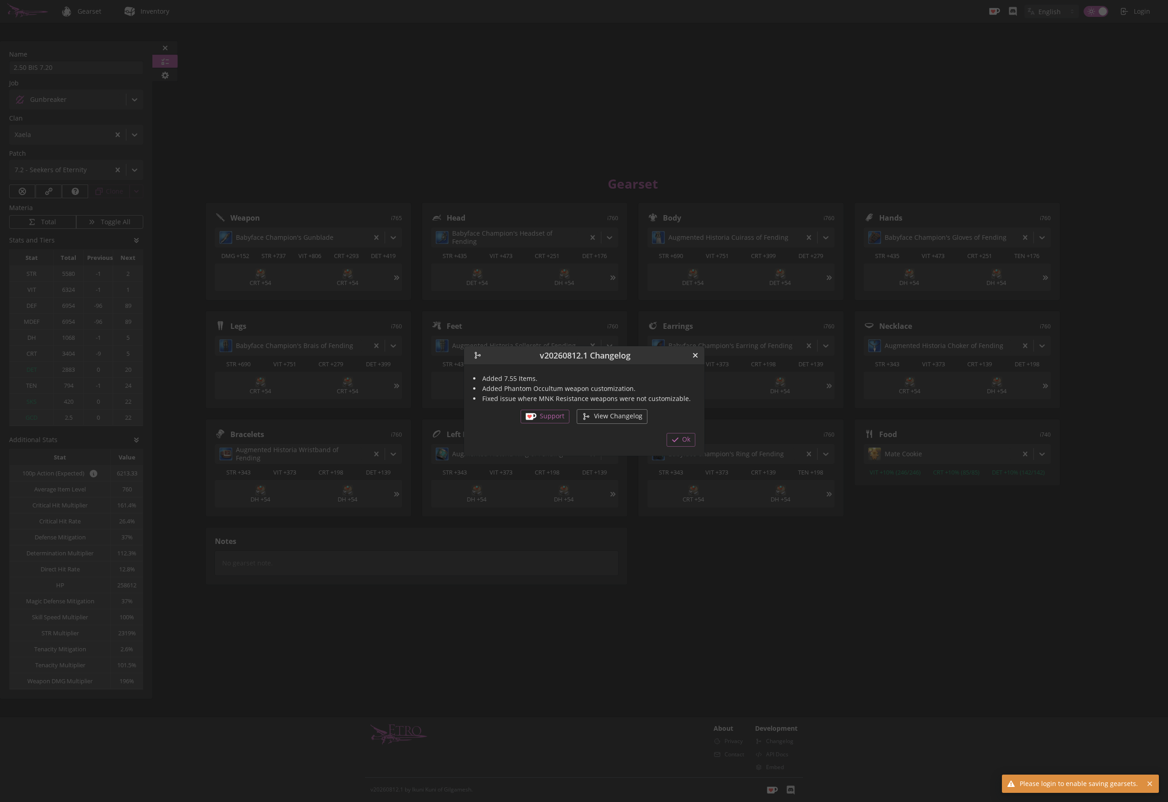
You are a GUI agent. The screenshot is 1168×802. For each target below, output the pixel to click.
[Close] (695, 355)
